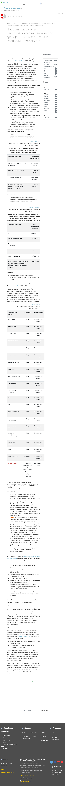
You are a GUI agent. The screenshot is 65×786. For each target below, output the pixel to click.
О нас (53, 732)
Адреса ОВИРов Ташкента (27, 775)
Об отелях (47, 74)
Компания (47, 72)
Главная (9, 23)
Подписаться (44, 710)
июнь (46, 104)
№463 (17, 286)
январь (46, 89)
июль (46, 102)
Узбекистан (26, 736)
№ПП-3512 (18, 61)
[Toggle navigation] (24, 3)
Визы (46, 68)
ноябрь (46, 96)
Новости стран (6, 740)
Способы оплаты (56, 739)
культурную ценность (24, 636)
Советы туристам (47, 76)
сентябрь (47, 100)
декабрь (46, 95)
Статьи (15, 23)
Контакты (54, 735)
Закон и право (23, 23)
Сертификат (10, 772)
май (45, 106)
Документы (47, 70)
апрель (46, 108)
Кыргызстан (26, 738)
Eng (59, 13)
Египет (44, 736)
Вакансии (54, 737)
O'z (63, 13)
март (45, 110)
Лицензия (3, 772)
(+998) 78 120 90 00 (13, 8)
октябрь (46, 98)
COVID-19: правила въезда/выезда (49, 64)
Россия (34, 736)
